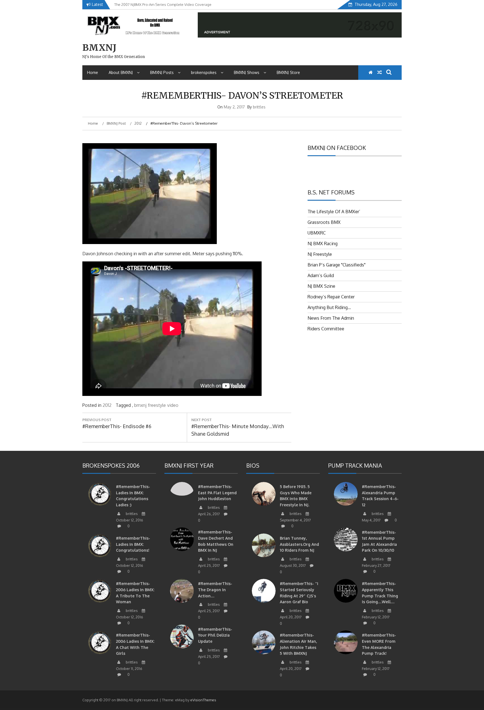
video (172, 405)
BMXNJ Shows (246, 72)
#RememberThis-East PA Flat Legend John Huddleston (217, 492)
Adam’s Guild (321, 275)
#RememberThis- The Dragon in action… (215, 589)
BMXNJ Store (288, 72)
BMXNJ (99, 47)
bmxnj (140, 405)
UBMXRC (317, 233)
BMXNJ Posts (162, 72)
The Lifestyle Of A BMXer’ (334, 211)
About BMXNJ (121, 72)
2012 (107, 405)
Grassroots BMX (324, 222)
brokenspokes (204, 72)
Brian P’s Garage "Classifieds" (337, 265)
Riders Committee (326, 328)
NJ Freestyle (320, 254)
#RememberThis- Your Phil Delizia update (215, 635)
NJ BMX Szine (321, 286)
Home (92, 72)
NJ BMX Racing (323, 243)
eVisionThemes (203, 700)
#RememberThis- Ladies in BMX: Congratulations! (133, 544)
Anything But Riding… (329, 307)
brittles (259, 107)
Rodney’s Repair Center (331, 297)
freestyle (157, 405)
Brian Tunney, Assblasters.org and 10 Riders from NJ (299, 544)
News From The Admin (331, 318)
